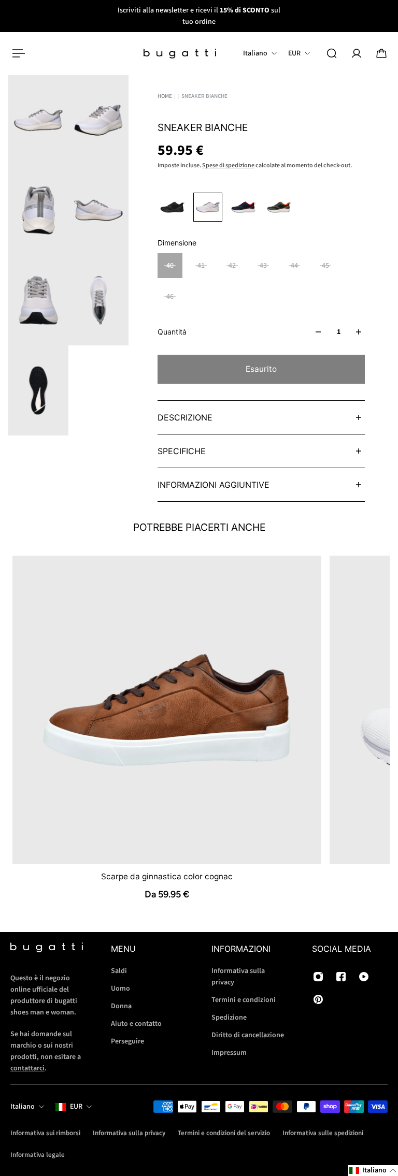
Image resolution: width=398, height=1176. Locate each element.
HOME (165, 96)
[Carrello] (381, 53)
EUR (76, 1106)
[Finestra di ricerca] (331, 53)
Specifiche (182, 451)
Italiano (22, 1106)
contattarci (27, 1068)
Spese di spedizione (228, 165)
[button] (373, 1170)
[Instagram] (318, 976)
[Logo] (180, 53)
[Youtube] (363, 976)
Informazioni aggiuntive (213, 485)
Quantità (172, 331)
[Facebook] (341, 976)
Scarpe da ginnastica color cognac (167, 876)
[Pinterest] (318, 999)
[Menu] (16, 53)
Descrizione (185, 417)
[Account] (356, 53)
